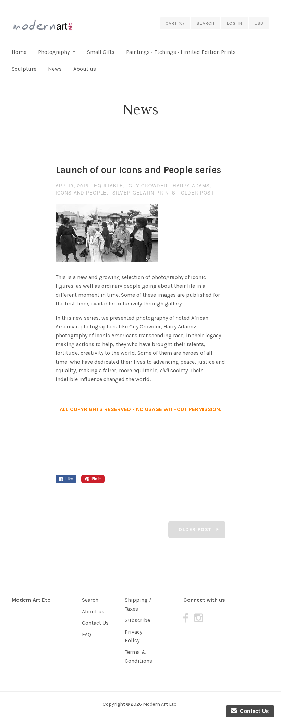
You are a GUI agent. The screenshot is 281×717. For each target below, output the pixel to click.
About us (84, 69)
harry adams (191, 185)
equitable (108, 185)
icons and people (81, 192)
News (55, 69)
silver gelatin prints (143, 192)
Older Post (197, 192)
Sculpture (24, 69)
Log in (234, 23)
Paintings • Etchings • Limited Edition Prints (181, 52)
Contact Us (95, 623)
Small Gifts (100, 52)
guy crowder (148, 185)
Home (19, 52)
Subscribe (137, 620)
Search (90, 600)
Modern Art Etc (31, 600)
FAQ (86, 634)
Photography (54, 52)
